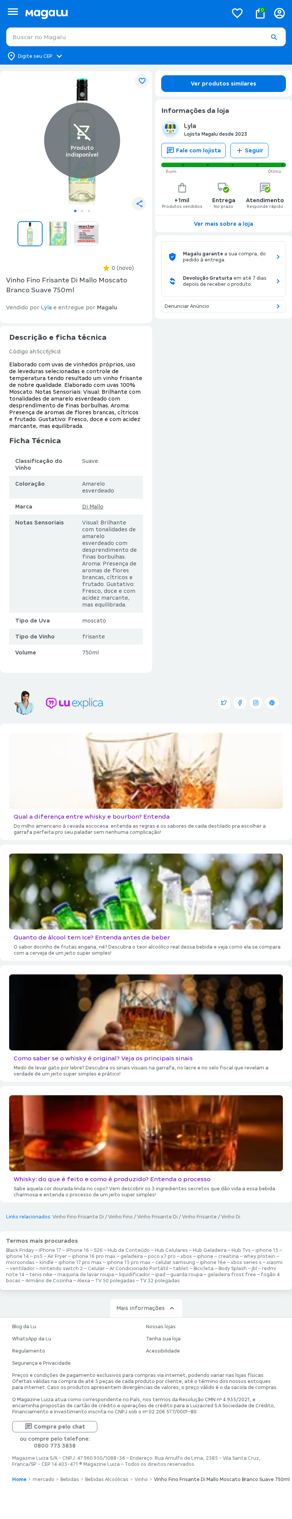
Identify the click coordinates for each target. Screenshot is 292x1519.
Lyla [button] (46, 307)
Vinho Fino (120, 1217)
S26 (98, 1250)
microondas (20, 1262)
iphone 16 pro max (94, 1256)
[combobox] (146, 36)
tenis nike (40, 1274)
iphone (205, 1256)
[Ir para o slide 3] (89, 211)
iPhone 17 (50, 1250)
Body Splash (233, 1268)
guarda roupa (186, 1274)
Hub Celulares (171, 1250)
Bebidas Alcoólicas (107, 1479)
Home (19, 1479)
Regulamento (28, 1351)
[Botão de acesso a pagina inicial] (123, 13)
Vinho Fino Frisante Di (78, 1217)
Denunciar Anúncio (187, 306)
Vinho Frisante (199, 1217)
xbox (186, 1256)
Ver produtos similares (223, 84)
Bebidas (69, 1479)
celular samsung (175, 1262)
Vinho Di (230, 1217)
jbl (254, 1268)
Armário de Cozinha (48, 1280)
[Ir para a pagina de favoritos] (237, 13)
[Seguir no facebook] (239, 703)
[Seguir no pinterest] (271, 703)
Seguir (254, 150)
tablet (181, 1268)
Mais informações (140, 1308)
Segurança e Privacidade (41, 1363)
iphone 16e (213, 1262)
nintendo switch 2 (61, 1268)
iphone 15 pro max (129, 1262)
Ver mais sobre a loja (223, 224)
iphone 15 (267, 1250)
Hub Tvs (241, 1250)
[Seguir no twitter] (223, 703)
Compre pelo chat (59, 1427)
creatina (228, 1256)
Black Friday (20, 1250)
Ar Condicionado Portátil (139, 1268)
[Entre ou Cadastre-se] (279, 13)
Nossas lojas (161, 1326)
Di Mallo (92, 507)
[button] (273, 37)
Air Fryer (57, 1256)
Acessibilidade (163, 1351)
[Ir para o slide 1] (75, 211)
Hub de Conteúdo (129, 1250)
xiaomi (274, 1262)
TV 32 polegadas (160, 1280)
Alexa (83, 1280)
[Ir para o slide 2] (82, 211)
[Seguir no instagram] (255, 703)
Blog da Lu (24, 1326)
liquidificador (134, 1274)
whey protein (259, 1256)
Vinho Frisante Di (157, 1217)
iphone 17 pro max (80, 1262)
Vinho (141, 1479)
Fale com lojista (198, 150)
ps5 (38, 1256)
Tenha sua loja (163, 1339)
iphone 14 (17, 1256)
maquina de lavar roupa (85, 1274)
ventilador (22, 1268)
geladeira (132, 1256)
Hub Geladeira (210, 1250)
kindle (47, 1262)
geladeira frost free (232, 1274)
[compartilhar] (139, 204)
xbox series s (246, 1262)
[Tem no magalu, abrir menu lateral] (12, 11)
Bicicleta (204, 1268)
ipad (160, 1274)
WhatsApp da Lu (31, 1339)
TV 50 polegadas (115, 1280)
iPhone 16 (77, 1250)
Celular (96, 1268)
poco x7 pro (162, 1256)
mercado (43, 1479)
